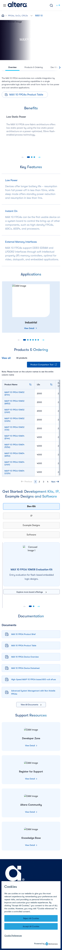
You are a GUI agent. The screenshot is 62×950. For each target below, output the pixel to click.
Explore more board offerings (30, 592)
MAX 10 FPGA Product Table (23, 645)
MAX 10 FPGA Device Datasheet (25, 668)
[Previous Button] (22, 157)
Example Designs (31, 525)
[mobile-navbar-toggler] (4, 5)
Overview (12, 67)
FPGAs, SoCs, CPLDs (18, 15)
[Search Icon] (51, 5)
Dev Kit (31, 506)
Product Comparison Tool (41, 364)
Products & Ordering (34, 67)
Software (31, 534)
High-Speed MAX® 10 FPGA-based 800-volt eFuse (33, 679)
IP (31, 516)
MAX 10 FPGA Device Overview (25, 657)
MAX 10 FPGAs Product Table (26, 94)
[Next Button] (39, 157)
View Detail (29, 328)
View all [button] (6, 358)
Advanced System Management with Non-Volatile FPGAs (33, 692)
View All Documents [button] (29, 704)
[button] (31, 15)
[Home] (17, 5)
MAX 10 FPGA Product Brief (23, 634)
